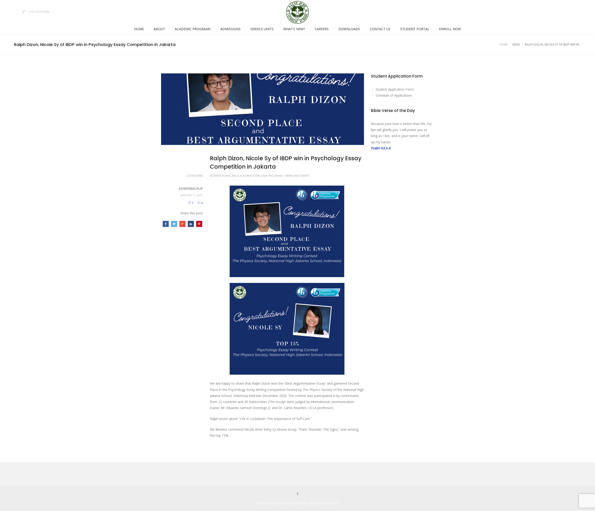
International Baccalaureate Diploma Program (246, 176)
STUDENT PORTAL (414, 29)
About (159, 29)
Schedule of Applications (394, 95)
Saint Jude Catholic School (287, 503)
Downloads (349, 29)
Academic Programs (193, 29)
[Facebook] (297, 494)
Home (139, 29)
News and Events (297, 176)
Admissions (230, 29)
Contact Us (380, 29)
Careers (322, 29)
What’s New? (294, 29)
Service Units (262, 29)
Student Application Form (395, 89)
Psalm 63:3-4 (380, 148)
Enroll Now (450, 29)
